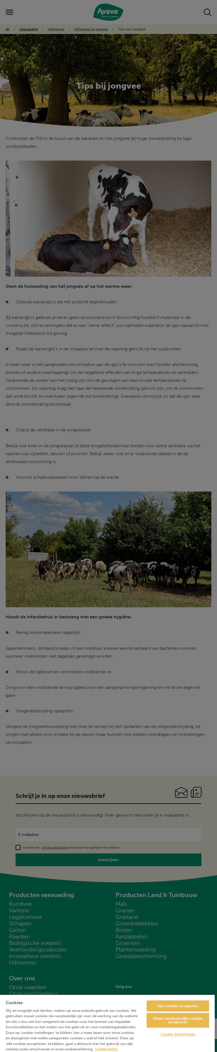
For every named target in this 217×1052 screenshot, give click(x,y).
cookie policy (106, 1049)
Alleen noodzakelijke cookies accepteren (178, 1020)
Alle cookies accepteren (178, 1006)
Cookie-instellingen (178, 1034)
